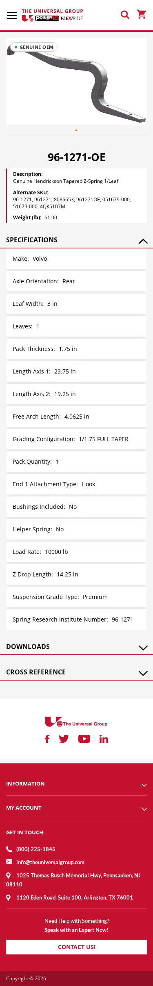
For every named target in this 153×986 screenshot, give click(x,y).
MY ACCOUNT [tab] (24, 808)
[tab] (76, 239)
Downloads (28, 646)
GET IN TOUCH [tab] (24, 832)
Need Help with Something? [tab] (76, 921)
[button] (76, 131)
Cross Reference (36, 671)
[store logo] (53, 15)
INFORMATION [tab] (25, 783)
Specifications (32, 239)
